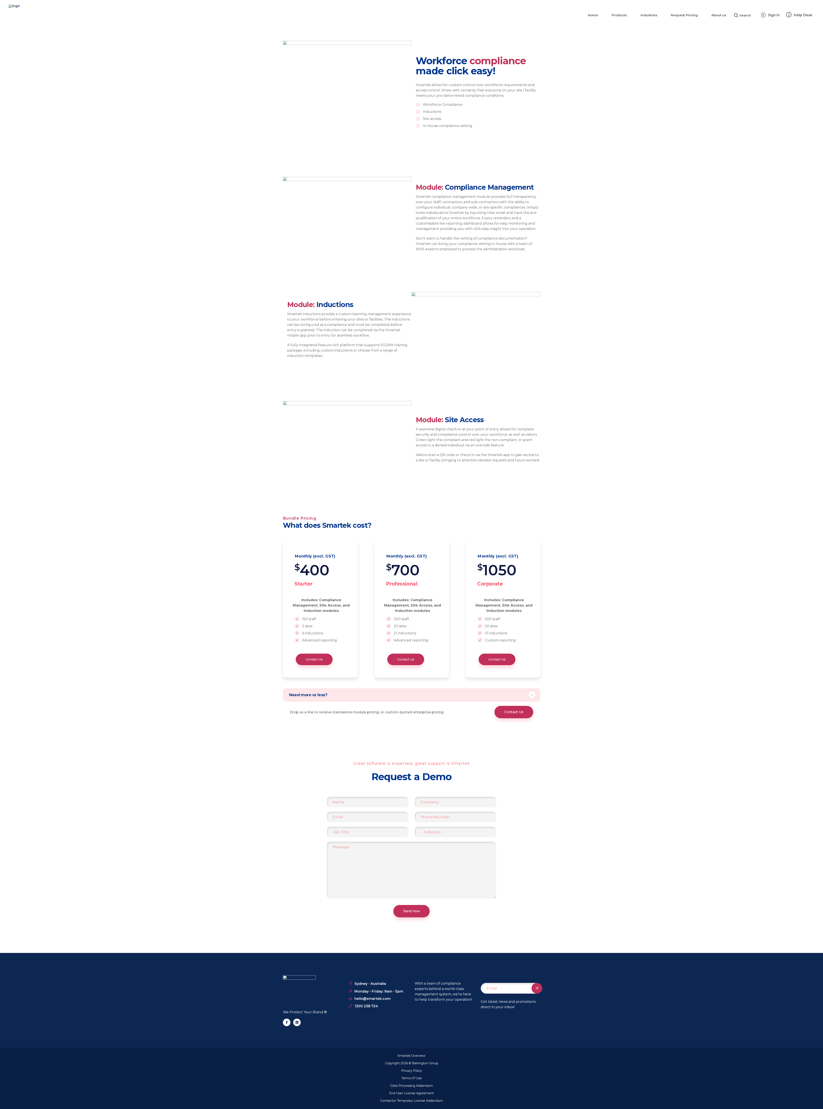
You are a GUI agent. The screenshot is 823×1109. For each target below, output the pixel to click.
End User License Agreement (411, 1093)
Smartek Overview (411, 1056)
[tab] (411, 695)
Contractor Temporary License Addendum (411, 1101)
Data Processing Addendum (411, 1086)
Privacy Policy (411, 1071)
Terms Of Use (411, 1078)
